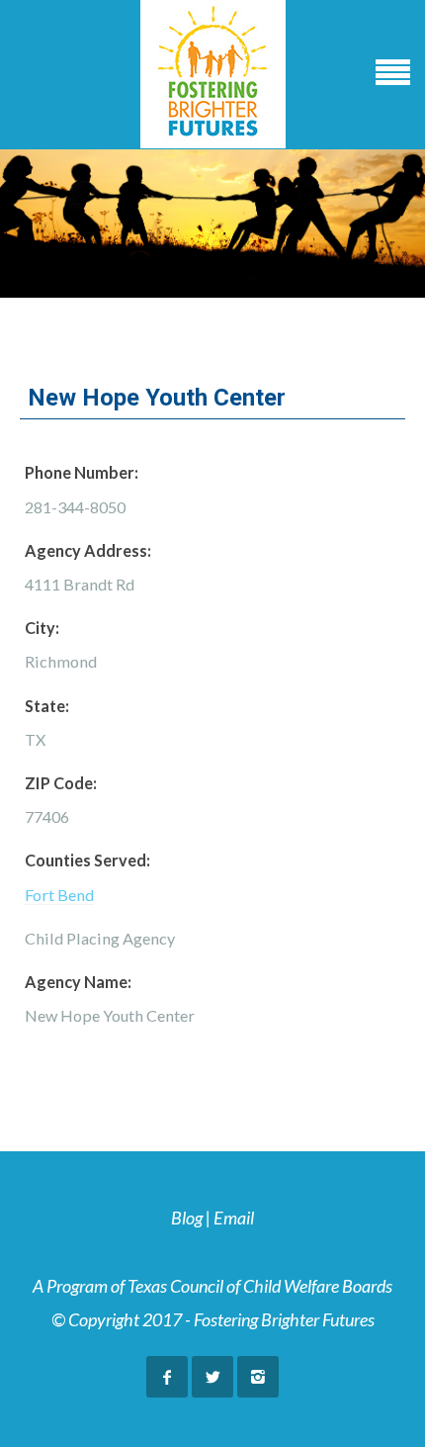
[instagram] (258, 1377)
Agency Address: (88, 550)
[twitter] (212, 1377)
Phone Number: (81, 472)
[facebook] (167, 1377)
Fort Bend (59, 894)
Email (233, 1217)
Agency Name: (78, 981)
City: (42, 627)
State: (47, 705)
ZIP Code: (61, 782)
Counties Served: (87, 860)
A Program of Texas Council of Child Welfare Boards (212, 1286)
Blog (187, 1217)
